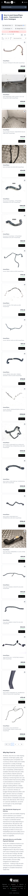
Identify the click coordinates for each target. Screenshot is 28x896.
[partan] (14, 880)
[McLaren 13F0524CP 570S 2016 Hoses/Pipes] (14, 50)
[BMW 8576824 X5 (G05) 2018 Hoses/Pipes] (14, 154)
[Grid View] (22, 35)
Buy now (21, 70)
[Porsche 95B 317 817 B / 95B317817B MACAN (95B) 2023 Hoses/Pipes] (14, 119)
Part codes (5, 886)
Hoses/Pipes (6, 60)
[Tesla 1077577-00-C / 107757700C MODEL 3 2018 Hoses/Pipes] (14, 644)
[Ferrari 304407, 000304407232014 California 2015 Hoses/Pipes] (14, 396)
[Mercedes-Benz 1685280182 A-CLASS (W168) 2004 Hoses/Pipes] (14, 539)
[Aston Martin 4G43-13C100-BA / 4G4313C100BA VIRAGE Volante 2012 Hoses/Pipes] (14, 715)
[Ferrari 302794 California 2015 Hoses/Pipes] (14, 327)
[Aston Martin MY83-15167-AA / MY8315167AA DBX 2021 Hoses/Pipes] (14, 468)
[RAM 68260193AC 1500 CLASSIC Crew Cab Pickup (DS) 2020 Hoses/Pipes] (14, 84)
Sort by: (11, 38)
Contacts (14, 890)
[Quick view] (24, 42)
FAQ (21, 888)
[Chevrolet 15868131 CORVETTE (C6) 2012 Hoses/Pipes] (14, 609)
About (4, 888)
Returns (21, 884)
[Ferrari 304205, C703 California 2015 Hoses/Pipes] (14, 292)
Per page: (3, 38)
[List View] (25, 35)
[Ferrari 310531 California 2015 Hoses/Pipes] (14, 258)
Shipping (13, 884)
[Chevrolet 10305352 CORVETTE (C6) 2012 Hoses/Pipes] (14, 574)
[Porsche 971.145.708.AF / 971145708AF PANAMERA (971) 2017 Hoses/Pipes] (14, 223)
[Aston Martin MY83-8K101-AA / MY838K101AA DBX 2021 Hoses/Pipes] (14, 503)
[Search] (25, 7)
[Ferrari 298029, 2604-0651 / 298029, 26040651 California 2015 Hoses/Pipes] (14, 361)
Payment (4, 884)
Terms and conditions (17, 886)
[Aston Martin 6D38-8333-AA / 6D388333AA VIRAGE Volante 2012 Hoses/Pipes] (14, 680)
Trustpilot (14, 888)
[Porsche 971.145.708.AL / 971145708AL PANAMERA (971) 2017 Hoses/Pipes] (14, 188)
